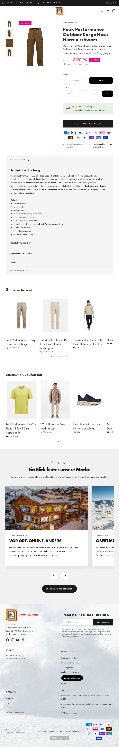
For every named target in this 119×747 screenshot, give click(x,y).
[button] (51, 356)
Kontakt (64, 683)
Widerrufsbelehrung (73, 731)
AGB (62, 731)
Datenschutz (53, 731)
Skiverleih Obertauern (15, 712)
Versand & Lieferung (69, 662)
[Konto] (108, 11)
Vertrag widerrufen (72, 678)
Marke (13, 262)
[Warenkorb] (114, 11)
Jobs (7, 703)
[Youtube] (17, 640)
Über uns (9, 707)
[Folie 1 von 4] (9, 23)
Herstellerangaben (18, 270)
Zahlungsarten (67, 667)
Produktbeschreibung (19, 159)
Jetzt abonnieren (103, 622)
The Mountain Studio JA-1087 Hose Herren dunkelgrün (53, 344)
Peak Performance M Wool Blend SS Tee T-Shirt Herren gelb (21, 428)
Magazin (9, 698)
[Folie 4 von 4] (9, 52)
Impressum (42, 731)
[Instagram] (12, 640)
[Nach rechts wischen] (65, 575)
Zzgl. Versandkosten (82, 64)
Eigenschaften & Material (21, 253)
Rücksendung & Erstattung (71, 672)
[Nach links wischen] (53, 575)
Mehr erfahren (98, 147)
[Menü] (5, 11)
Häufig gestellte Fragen (70, 658)
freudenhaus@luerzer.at (15, 658)
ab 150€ (70, 147)
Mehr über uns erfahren (59, 588)
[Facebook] (7, 640)
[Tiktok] (23, 640)
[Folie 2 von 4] (9, 33)
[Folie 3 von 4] (9, 43)
